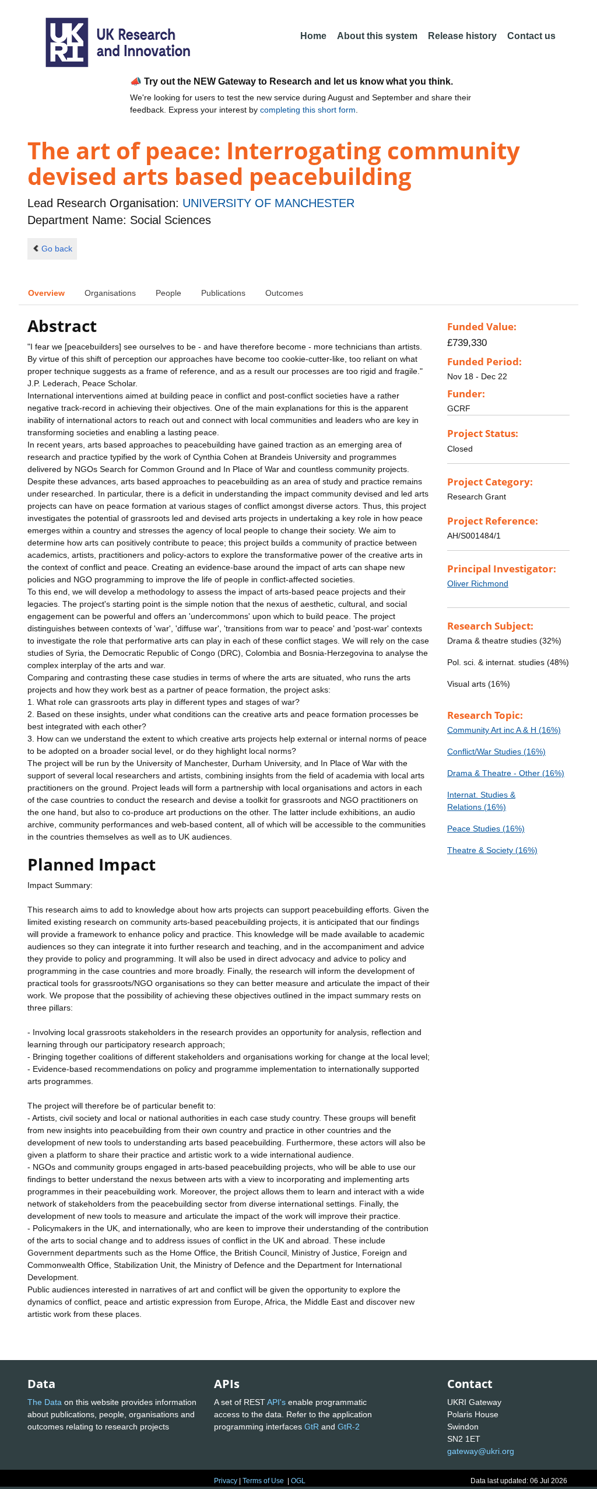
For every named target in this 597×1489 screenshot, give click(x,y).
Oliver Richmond (477, 583)
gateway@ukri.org (480, 1451)
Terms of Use (263, 1481)
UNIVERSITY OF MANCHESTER (268, 203)
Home (313, 36)
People (168, 293)
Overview (46, 293)
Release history (462, 36)
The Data (44, 1402)
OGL (298, 1481)
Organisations (110, 293)
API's (276, 1402)
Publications (223, 293)
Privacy (225, 1481)
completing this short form (308, 109)
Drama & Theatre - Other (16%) (505, 773)
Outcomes (284, 293)
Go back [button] (56, 248)
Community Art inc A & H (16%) (504, 730)
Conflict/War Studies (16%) (496, 751)
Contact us (531, 36)
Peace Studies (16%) (486, 828)
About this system (377, 36)
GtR (311, 1426)
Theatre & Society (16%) (492, 850)
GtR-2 (349, 1426)
